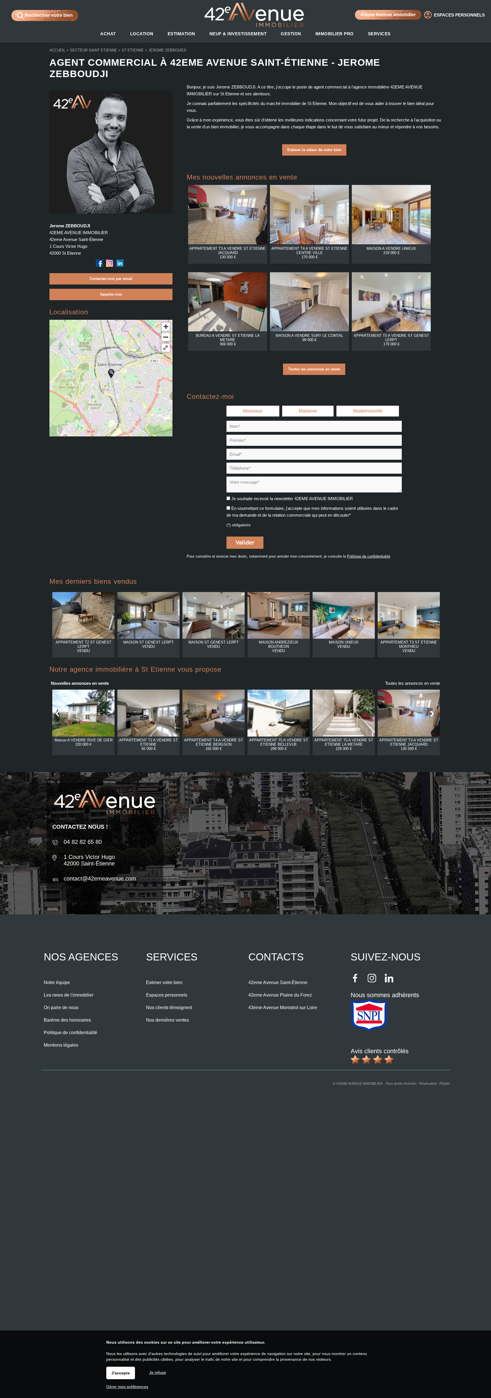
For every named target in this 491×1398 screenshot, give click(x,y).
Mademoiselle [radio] (367, 411)
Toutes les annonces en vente (314, 369)
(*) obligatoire (238, 525)
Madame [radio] (308, 411)
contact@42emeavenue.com (100, 878)
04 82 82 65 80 (83, 842)
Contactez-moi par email (111, 279)
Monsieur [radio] (253, 411)
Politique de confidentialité (368, 556)
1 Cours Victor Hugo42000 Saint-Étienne (89, 860)
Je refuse (157, 1372)
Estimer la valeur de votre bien (314, 150)
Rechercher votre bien (48, 15)
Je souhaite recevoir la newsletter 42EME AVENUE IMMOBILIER (292, 498)
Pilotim (445, 1084)
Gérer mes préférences (127, 1386)
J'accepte (120, 1373)
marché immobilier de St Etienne (296, 103)
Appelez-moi (111, 294)
